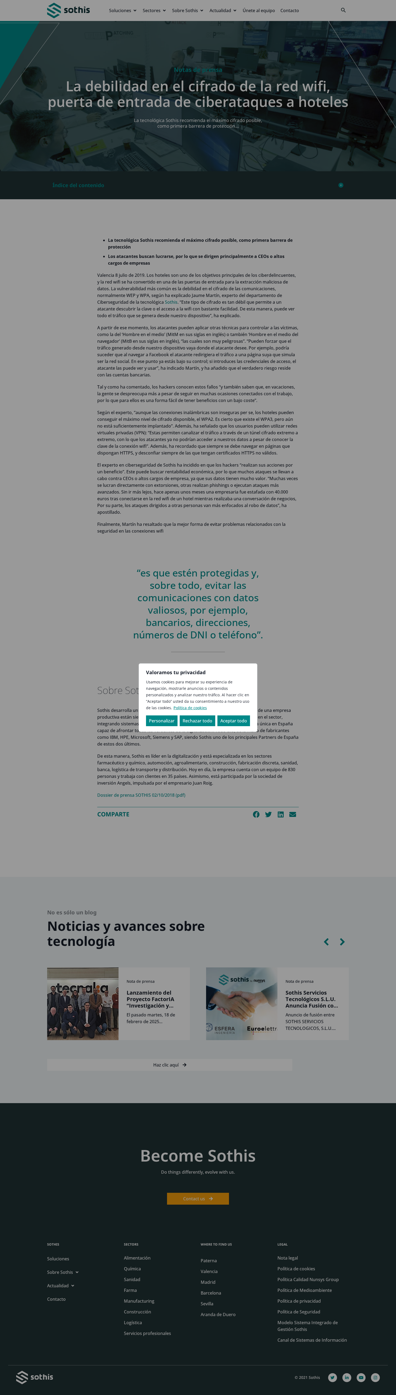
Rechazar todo (197, 721)
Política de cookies (190, 707)
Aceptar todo (233, 721)
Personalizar (162, 721)
